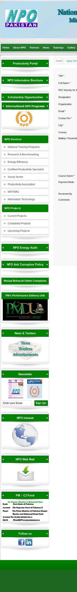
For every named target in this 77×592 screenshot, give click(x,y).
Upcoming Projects (19, 230)
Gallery (71, 47)
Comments (64, 199)
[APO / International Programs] (25, 126)
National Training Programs (24, 147)
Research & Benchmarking (23, 154)
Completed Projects (19, 223)
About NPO (19, 47)
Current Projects (17, 215)
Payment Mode (66, 182)
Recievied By (65, 193)
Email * (61, 111)
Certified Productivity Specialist (26, 169)
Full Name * (64, 83)
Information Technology (21, 199)
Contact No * (65, 118)
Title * (61, 75)
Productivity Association (21, 184)
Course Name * (66, 176)
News (46, 47)
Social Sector (15, 176)
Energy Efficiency (18, 161)
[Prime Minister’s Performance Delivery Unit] (25, 320)
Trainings (58, 47)
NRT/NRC (13, 191)
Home (6, 47)
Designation (64, 97)
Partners (34, 47)
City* (60, 125)
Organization (65, 104)
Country (62, 132)
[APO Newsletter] (34, 397)
